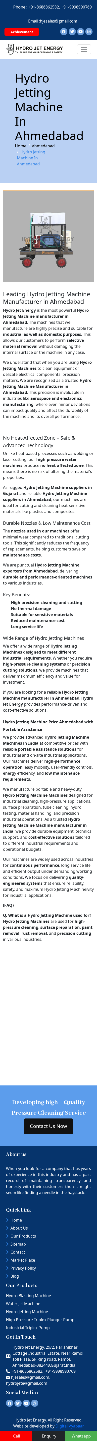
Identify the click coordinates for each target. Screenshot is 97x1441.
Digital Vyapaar (69, 1426)
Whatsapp (81, 1436)
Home (20, 146)
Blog (14, 1276)
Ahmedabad (43, 146)
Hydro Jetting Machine (27, 1311)
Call (16, 1436)
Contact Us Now (48, 1126)
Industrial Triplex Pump (28, 1327)
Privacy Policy (23, 1268)
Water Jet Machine (23, 1303)
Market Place (22, 1260)
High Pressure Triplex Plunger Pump (40, 1319)
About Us (19, 1228)
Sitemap (18, 1244)
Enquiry (49, 1436)
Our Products (23, 1236)
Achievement (21, 32)
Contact (17, 1252)
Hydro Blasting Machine (28, 1295)
